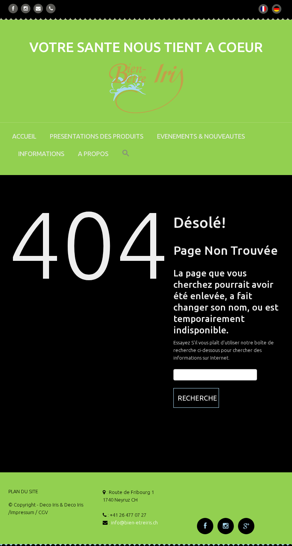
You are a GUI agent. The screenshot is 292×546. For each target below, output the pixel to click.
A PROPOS (93, 153)
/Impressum (21, 512)
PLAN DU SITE (23, 491)
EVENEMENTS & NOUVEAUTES (201, 136)
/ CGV (41, 512)
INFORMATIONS (41, 153)
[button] (125, 158)
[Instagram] (26, 8)
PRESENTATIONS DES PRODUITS (96, 136)
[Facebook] (13, 8)
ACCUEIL (24, 136)
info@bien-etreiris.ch (134, 522)
